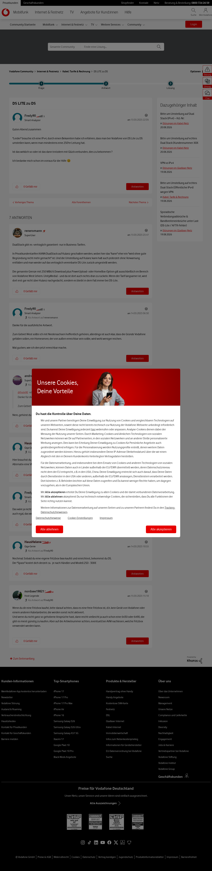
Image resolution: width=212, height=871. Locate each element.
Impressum (106, 518)
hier (93, 429)
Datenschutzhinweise (48, 518)
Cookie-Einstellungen (80, 518)
